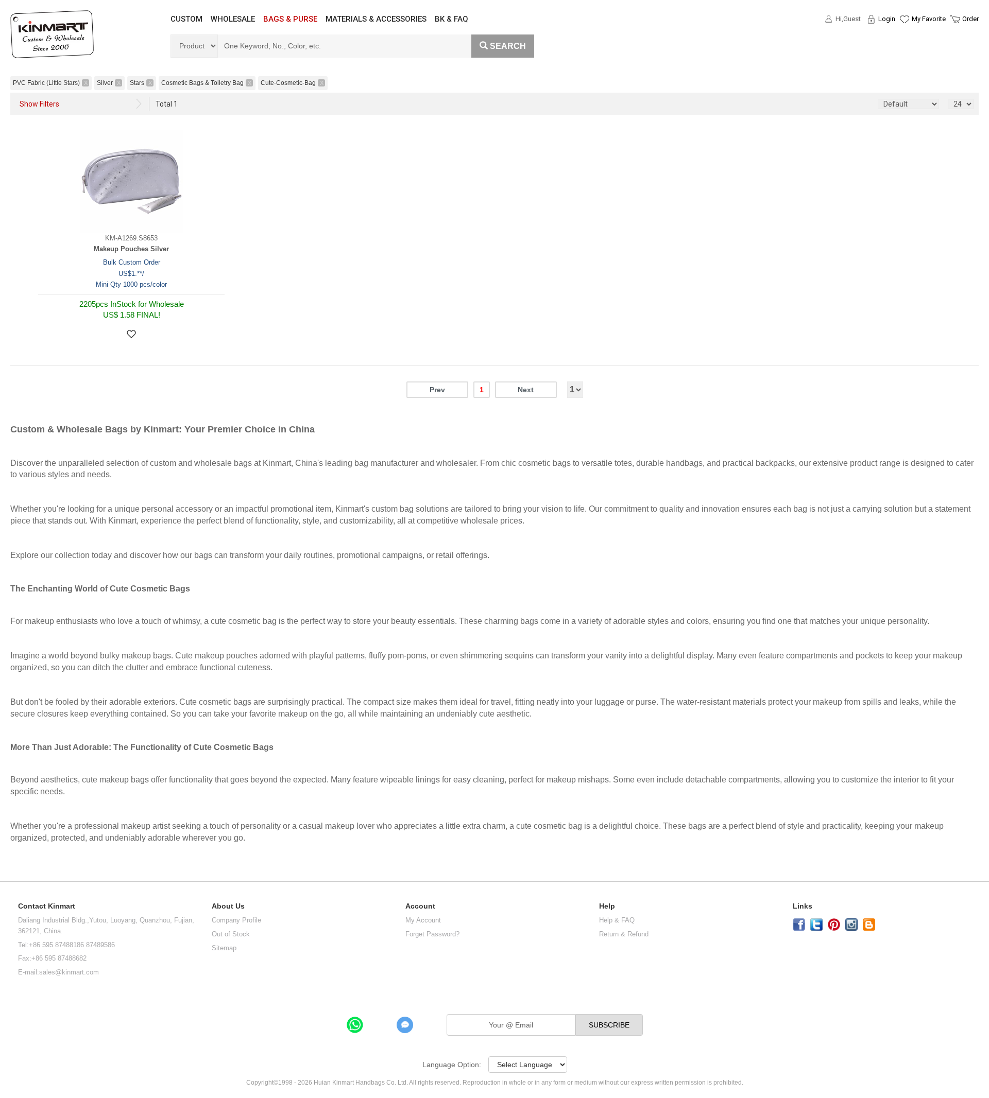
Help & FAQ (617, 920)
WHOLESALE (233, 19)
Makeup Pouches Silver (131, 249)
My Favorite (929, 19)
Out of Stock (231, 934)
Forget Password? (432, 934)
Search (508, 46)
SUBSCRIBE (609, 1025)
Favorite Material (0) (903, 52)
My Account (423, 920)
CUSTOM (186, 19)
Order (970, 19)
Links (802, 906)
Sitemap (224, 948)
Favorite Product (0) (903, 37)
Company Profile (236, 920)
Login (886, 19)
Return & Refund (624, 934)
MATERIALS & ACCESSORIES (376, 19)
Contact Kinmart (46, 906)
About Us (228, 906)
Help (607, 906)
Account (420, 906)
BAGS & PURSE (290, 19)
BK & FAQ (451, 19)
